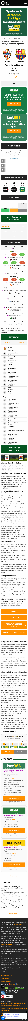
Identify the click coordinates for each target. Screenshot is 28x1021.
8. (5, 185)
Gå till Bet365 (13, 798)
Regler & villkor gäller (20, 768)
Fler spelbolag (13, 876)
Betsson (15, 268)
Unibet (15, 318)
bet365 (15, 251)
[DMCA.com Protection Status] (10, 988)
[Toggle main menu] (25, 3)
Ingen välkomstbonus (15, 316)
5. (14, 185)
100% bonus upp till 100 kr (15, 282)
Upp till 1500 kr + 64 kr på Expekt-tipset (15, 290)
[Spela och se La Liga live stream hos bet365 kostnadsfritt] (14, 35)
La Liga (14, 76)
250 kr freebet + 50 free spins (15, 274)
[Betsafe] (5, 189)
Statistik (19, 752)
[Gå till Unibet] (14, 811)
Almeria (7, 61)
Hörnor (14, 231)
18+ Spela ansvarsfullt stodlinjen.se (14, 801)
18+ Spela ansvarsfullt (10, 768)
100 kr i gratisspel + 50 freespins (15, 307)
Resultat (5, 231)
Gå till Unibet (13, 830)
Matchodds (5, 226)
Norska (12, 984)
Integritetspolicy (6, 982)
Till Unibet (13, 104)
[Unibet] (22, 747)
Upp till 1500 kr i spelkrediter (15, 257)
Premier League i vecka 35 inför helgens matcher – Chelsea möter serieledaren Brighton (11, 902)
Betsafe (15, 259)
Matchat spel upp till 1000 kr (15, 324)
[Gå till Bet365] (14, 766)
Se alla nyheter (13, 913)
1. (22, 185)
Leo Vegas (15, 293)
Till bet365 (13, 131)
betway (15, 276)
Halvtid (14, 226)
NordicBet (15, 301)
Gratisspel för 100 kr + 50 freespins (15, 265)
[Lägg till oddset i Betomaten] (4, 744)
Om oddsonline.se (6, 976)
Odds (6, 752)
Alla (14, 236)
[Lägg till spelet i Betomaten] (6, 183)
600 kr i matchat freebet (15, 299)
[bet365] (22, 189)
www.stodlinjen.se (6, 944)
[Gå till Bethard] (14, 843)
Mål (23, 226)
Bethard (14, 853)
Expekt (15, 284)
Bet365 (13, 778)
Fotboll (4, 38)
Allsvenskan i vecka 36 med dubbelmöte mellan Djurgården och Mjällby (12, 888)
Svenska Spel (15, 309)
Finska (18, 984)
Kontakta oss (18, 924)
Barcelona (21, 61)
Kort (22, 231)
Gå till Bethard (13, 865)
